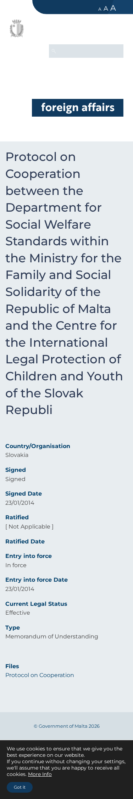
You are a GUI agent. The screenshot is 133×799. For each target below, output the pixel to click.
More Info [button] (40, 774)
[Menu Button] (114, 30)
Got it (20, 787)
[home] (77, 107)
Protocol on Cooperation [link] (39, 675)
